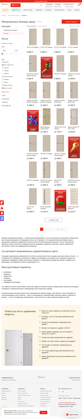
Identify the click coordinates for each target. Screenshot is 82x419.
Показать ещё (53, 220)
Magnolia (6, 62)
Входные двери (44, 393)
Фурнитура (43, 405)
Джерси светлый (8, 85)
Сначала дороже (42, 26)
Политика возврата (22, 403)
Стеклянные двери (45, 401)
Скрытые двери (44, 395)
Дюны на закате (8, 88)
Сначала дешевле (31, 26)
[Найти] (41, 5)
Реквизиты (4, 399)
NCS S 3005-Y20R (8, 65)
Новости (4, 395)
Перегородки (43, 403)
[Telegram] (63, 391)
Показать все (5, 91)
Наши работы (21, 401)
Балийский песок (8, 76)
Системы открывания (45, 397)
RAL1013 (6, 67)
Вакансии (4, 397)
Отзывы (4, 393)
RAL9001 (6, 70)
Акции (19, 397)
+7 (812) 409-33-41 (74, 378)
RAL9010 (6, 73)
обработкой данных (8, 412)
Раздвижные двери (45, 399)
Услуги (19, 399)
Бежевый (6, 79)
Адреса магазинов (6, 391)
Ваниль (6, 82)
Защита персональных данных (26, 405)
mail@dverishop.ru (7, 378)
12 (61, 229)
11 (57, 229)
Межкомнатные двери (10, 30)
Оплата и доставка (22, 393)
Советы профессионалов (24, 395)
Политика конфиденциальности (67, 402)
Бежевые (6, 33)
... (53, 229)
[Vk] (59, 391)
